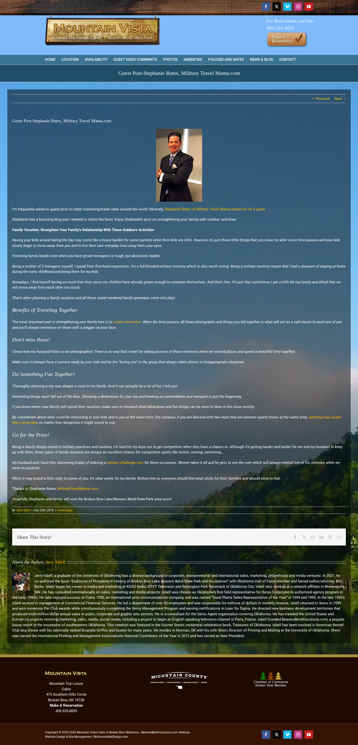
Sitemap (184, 732)
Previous (323, 98)
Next (338, 98)
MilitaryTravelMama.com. (78, 488)
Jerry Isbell (23, 510)
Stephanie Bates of (215, 209)
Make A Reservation (66, 705)
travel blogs (64, 510)
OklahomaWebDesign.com (110, 736)
